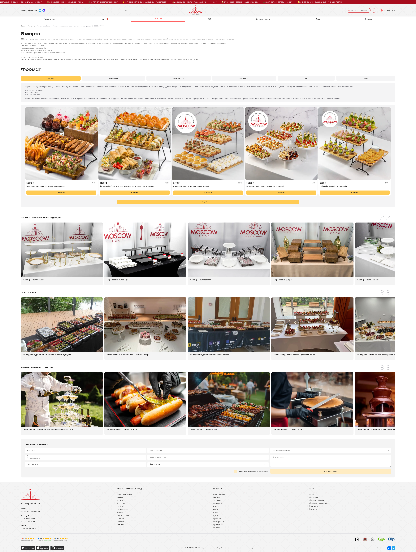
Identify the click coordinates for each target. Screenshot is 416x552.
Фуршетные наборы (124, 494)
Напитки (120, 525)
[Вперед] (388, 218)
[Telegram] (40, 10)
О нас (318, 19)
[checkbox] (235, 471)
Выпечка (120, 519)
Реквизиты (313, 506)
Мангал (120, 513)
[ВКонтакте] (389, 548)
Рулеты (120, 500)
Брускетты (121, 503)
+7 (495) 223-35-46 (29, 10)
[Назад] (382, 218)
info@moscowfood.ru (28, 528)
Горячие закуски (123, 509)
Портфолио (313, 497)
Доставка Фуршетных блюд (129, 489)
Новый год (217, 509)
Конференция (218, 522)
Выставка (216, 528)
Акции (103, 19)
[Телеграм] (393, 548)
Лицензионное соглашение (246, 471)
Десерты (120, 522)
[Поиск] (120, 10)
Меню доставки (49, 19)
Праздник (217, 519)
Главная (23, 26)
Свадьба (216, 497)
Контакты (368, 19)
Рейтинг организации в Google (60, 540)
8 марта (216, 506)
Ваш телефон (30, 456)
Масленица (217, 503)
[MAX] (43, 10)
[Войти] (374, 10)
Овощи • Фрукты (123, 516)
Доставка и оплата (263, 19)
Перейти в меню (208, 202)
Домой (215, 516)
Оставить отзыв (47, 540)
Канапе (120, 497)
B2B (209, 19)
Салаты (120, 506)
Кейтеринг (158, 19)
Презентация (218, 525)
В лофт (216, 513)
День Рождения (219, 494)
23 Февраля (217, 500)
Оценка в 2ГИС (41, 540)
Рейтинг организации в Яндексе (27, 540)
